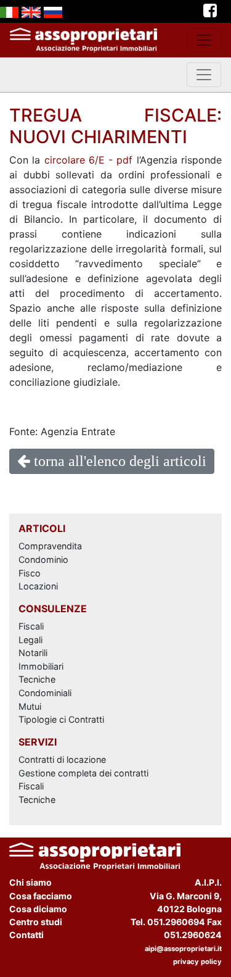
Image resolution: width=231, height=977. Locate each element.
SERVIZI (37, 742)
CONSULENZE (52, 608)
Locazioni (38, 586)
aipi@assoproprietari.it (183, 948)
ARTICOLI (41, 528)
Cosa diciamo (38, 909)
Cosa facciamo (40, 896)
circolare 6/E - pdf (88, 160)
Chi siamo (30, 882)
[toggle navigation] (204, 40)
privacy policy (197, 961)
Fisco (29, 573)
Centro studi (35, 922)
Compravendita (50, 546)
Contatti (26, 934)
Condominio (43, 559)
